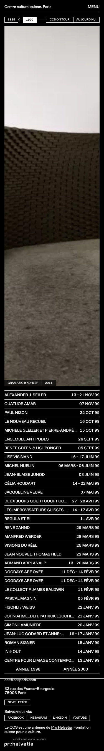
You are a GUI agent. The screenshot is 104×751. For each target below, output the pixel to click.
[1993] (23, 20)
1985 (11, 19)
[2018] (40, 20)
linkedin (60, 718)
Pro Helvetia (61, 727)
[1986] (18, 20)
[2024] (45, 20)
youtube (80, 718)
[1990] (21, 20)
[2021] (43, 20)
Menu (94, 6)
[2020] (42, 20)
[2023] (44, 20)
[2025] (45, 20)
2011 (48, 383)
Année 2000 (76, 669)
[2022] (43, 20)
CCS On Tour (59, 19)
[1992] (22, 20)
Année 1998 (28, 669)
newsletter (17, 702)
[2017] (40, 20)
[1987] (19, 20)
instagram (38, 718)
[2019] (41, 20)
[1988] (19, 20)
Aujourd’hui (86, 19)
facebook (16, 718)
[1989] (20, 20)
